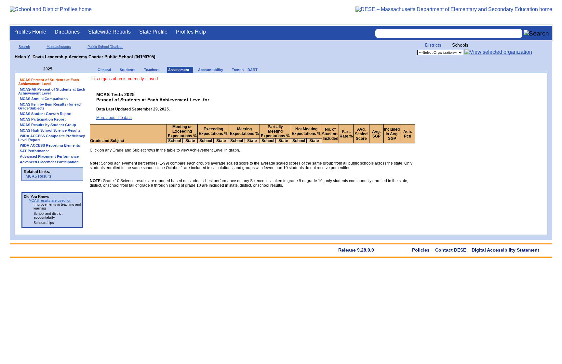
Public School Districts (105, 47)
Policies (421, 250)
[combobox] (448, 33)
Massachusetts (59, 47)
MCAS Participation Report (43, 119)
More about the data (114, 117)
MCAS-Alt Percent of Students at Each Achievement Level (51, 91)
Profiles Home (29, 32)
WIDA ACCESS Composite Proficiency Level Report (51, 138)
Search (24, 47)
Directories (67, 32)
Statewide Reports (109, 32)
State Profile (153, 32)
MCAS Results (38, 176)
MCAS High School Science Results (50, 130)
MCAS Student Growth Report (46, 114)
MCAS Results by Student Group (48, 125)
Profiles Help (191, 32)
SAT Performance (34, 151)
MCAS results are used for (50, 200)
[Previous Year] (38, 69)
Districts (433, 45)
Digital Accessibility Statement (505, 250)
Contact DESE (450, 250)
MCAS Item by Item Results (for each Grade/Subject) (50, 106)
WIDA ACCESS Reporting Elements (50, 145)
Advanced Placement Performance (49, 156)
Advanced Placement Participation (49, 162)
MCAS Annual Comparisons (44, 99)
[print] (364, 82)
